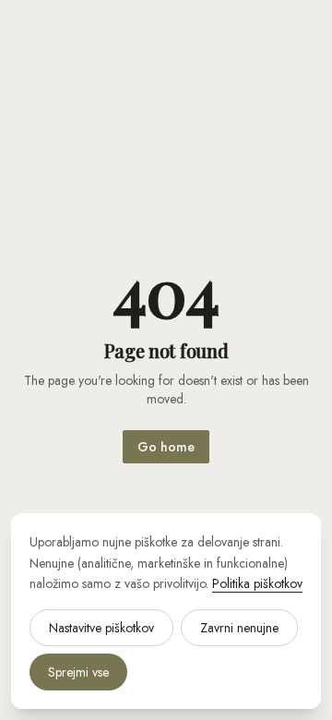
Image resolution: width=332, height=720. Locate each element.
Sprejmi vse (78, 672)
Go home (166, 447)
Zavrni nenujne (239, 627)
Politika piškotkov (257, 583)
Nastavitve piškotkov (101, 627)
